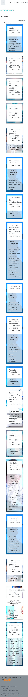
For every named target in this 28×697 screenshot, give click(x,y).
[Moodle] (6, 680)
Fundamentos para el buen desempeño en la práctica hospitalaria (14, 323)
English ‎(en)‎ (6, 688)
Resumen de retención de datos (10, 693)
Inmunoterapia (14, 286)
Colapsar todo (22, 20)
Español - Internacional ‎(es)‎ (8, 686)
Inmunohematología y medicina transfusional (17, 592)
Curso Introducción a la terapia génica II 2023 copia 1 (14, 397)
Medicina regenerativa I (14, 29)
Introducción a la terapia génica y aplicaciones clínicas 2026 (14, 133)
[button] (24, 689)
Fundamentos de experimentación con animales (15, 201)
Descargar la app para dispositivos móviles (13, 695)
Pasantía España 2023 (14, 371)
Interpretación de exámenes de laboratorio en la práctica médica (14, 229)
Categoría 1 (7, 23)
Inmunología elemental (14, 519)
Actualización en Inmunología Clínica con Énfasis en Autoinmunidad (15, 86)
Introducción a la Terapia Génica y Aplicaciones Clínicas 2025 (14, 63)
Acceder (20, 677)
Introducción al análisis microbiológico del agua (15, 629)
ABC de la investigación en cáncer (14, 465)
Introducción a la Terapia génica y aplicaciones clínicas (14, 564)
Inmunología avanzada (14, 162)
